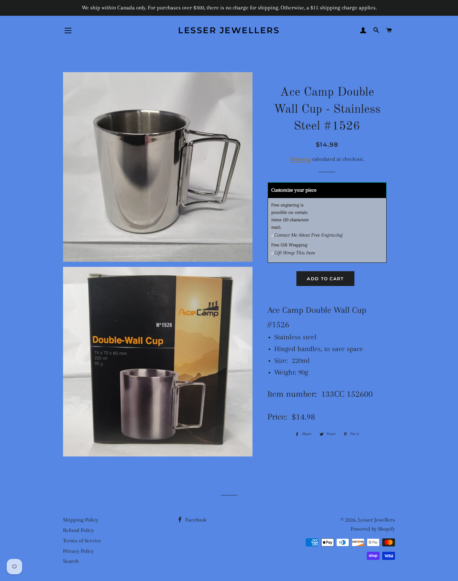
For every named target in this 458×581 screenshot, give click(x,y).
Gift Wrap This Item (294, 253)
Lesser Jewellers (229, 30)
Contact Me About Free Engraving (308, 235)
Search (71, 561)
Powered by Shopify (373, 529)
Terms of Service (82, 540)
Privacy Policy (78, 551)
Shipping (300, 159)
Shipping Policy (80, 520)
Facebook (195, 520)
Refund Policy (78, 530)
